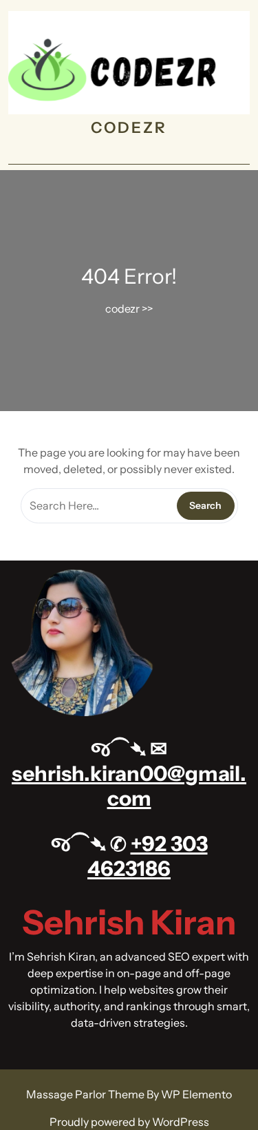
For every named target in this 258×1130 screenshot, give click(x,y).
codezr (129, 127)
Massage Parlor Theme (86, 1094)
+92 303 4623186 (147, 856)
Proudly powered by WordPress (129, 1122)
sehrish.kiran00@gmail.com (129, 786)
